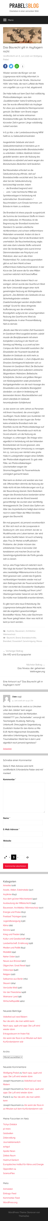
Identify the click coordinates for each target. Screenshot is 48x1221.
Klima (5, 925)
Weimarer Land (10, 996)
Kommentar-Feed (11, 1198)
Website (7, 841)
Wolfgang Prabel (11, 1073)
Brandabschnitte (29, 638)
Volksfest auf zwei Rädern (15, 1017)
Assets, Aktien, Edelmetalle (15, 890)
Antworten (7, 749)
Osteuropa (8, 970)
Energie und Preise (12, 912)
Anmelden (8, 1189)
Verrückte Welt (10, 987)
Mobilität (7, 952)
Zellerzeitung (9, 1138)
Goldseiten (8, 1133)
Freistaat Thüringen (12, 916)
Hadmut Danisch (11, 1160)
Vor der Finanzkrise (12, 992)
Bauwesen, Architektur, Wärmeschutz (20, 907)
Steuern (6, 983)
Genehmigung (29, 641)
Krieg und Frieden (11, 934)
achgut (6, 1146)
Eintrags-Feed (9, 1193)
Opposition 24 (9, 1169)
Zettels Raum (9, 1155)
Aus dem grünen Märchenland (17, 899)
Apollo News (9, 1151)
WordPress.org (10, 1202)
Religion (6, 974)
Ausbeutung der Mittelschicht (17, 903)
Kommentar (9, 779)
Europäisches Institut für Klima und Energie (23, 1164)
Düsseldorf (17, 641)
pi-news (7, 1129)
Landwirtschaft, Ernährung (15, 943)
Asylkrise (10, 631)
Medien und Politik (11, 947)
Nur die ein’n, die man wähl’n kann (18, 1021)
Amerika (7, 885)
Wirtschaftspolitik (11, 1001)
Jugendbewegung (11, 921)
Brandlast (7, 641)
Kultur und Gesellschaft (14, 939)
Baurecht (11, 638)
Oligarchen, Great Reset (14, 965)
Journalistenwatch (11, 1142)
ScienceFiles (9, 1173)
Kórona (6, 930)
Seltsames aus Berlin (13, 979)
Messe (39, 641)
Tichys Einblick (10, 1124)
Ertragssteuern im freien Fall (16, 1033)
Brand (18, 638)
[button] (5, 66)
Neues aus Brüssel (12, 961)
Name (6, 818)
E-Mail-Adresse (11, 829)
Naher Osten (9, 956)
